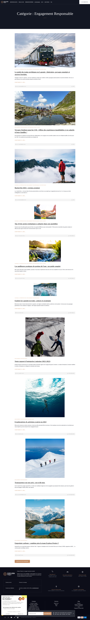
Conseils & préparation (20, 69)
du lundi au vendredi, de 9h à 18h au (28, 589)
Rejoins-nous (56, 603)
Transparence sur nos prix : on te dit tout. (30, 483)
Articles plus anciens (22, 561)
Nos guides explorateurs (34, 604)
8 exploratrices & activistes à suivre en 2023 (30, 422)
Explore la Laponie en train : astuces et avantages (33, 301)
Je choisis (8, 613)
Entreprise (30, 127)
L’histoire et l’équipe (33, 603)
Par (73, 86)
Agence (56, 604)
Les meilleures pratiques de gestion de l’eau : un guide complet (37, 266)
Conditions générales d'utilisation (34, 609)
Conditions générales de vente (33, 608)
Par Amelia (72, 235)
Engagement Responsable (33, 69)
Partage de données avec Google (9, 608)
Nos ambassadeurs (33, 605)
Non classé (37, 127)
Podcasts (78, 603)
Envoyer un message (23, 582)
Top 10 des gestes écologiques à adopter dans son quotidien (36, 224)
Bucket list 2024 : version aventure (27, 188)
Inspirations (43, 69)
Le (21, 86)
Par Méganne (71, 373)
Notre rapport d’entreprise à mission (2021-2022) (32, 361)
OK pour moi (20, 613)
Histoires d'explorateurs (79, 604)
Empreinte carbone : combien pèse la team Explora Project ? (37, 543)
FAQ (56, 605)
